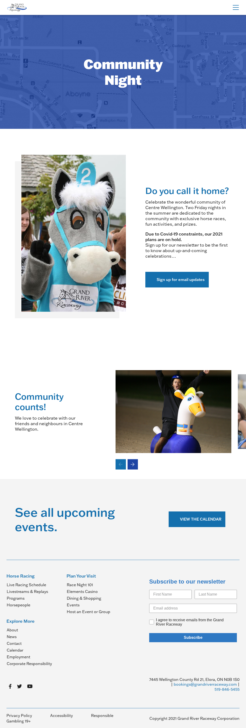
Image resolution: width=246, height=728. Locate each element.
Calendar (15, 650)
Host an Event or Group (88, 611)
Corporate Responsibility (29, 663)
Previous (121, 464)
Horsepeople (18, 605)
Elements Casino (82, 591)
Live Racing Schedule (26, 584)
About (12, 630)
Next (133, 464)
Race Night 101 (80, 584)
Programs (16, 598)
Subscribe (193, 637)
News (12, 636)
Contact (14, 643)
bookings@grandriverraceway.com (205, 684)
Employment (18, 656)
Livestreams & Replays (27, 591)
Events (73, 605)
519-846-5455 (227, 689)
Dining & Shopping (84, 598)
